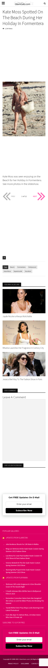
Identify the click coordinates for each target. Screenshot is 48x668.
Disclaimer (25, 664)
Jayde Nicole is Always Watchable (17, 316)
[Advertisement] (24, 57)
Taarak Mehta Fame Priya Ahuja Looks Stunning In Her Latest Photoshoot (25, 609)
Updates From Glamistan (17, 537)
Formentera (21, 267)
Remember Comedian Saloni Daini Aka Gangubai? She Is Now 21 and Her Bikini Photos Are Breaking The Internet (25, 600)
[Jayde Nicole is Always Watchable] (24, 301)
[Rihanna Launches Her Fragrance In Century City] (24, 332)
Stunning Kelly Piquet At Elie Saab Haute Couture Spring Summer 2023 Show (23, 571)
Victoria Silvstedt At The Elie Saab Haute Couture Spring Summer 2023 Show (23, 564)
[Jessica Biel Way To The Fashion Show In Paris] (24, 364)
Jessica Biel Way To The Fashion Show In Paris (22, 379)
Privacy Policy (13, 664)
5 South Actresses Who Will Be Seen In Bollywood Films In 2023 (23, 592)
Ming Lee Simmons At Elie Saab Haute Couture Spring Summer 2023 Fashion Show (25, 550)
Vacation (28, 271)
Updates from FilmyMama (17, 577)
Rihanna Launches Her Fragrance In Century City (23, 347)
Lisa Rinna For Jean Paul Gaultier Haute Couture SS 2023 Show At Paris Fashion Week (24, 557)
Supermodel (18, 271)
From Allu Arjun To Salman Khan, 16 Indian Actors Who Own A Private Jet (23, 616)
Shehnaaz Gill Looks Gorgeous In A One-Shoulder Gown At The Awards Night (23, 585)
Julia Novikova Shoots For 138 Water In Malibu (22, 544)
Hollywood (32, 267)
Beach (12, 267)
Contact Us (35, 664)
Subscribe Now (24, 510)
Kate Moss (7, 271)
